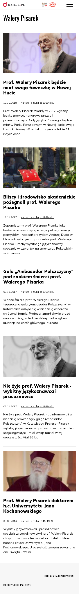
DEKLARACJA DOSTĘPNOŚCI (59, 576)
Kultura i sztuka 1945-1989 (37, 521)
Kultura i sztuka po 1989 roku (37, 102)
